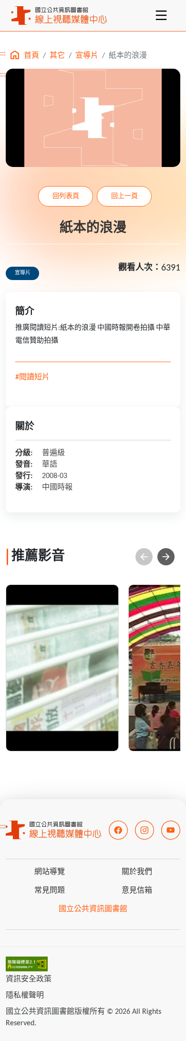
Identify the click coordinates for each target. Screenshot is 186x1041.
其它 (57, 56)
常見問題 (49, 891)
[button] (166, 556)
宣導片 (86, 56)
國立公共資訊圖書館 (93, 909)
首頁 (31, 56)
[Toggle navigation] (161, 15)
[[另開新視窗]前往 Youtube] (170, 830)
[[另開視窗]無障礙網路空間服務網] (27, 964)
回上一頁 (124, 196)
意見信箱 (137, 891)
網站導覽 (49, 872)
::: (3, 53)
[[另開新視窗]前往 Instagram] (144, 830)
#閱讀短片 (32, 377)
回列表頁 (65, 196)
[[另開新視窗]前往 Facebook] (118, 830)
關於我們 (137, 872)
